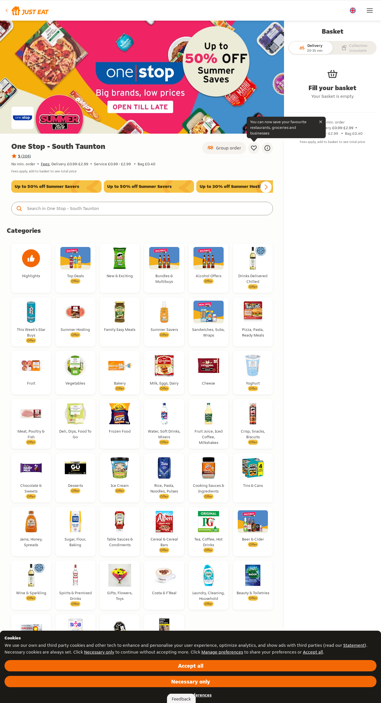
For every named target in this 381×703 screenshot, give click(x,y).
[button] (27, 10)
